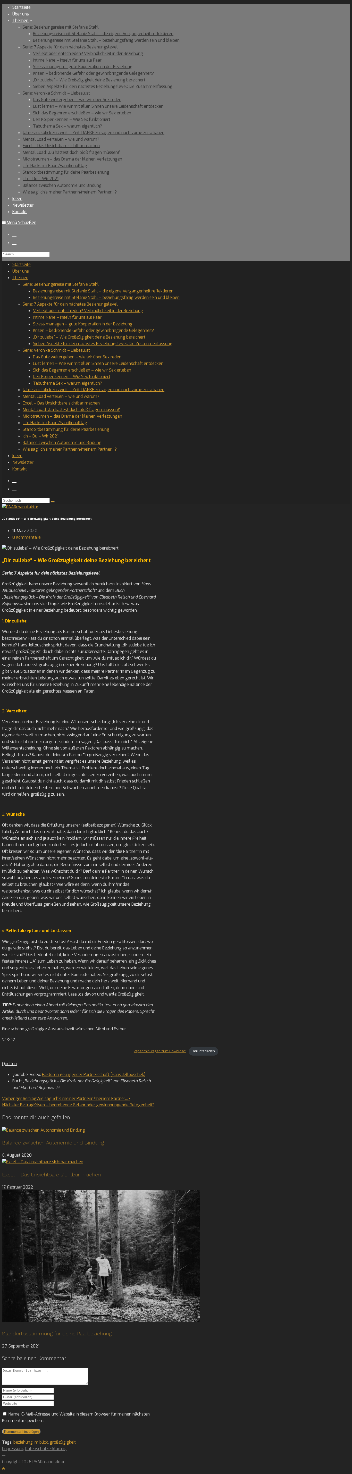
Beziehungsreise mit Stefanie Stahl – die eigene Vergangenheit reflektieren (103, 291)
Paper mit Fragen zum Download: (160, 1051)
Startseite (21, 264)
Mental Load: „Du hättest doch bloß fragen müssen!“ (71, 409)
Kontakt (19, 469)
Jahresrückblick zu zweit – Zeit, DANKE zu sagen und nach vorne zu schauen (93, 389)
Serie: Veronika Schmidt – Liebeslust (56, 350)
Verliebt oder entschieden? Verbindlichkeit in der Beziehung (88, 310)
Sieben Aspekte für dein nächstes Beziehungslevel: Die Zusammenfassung (102, 343)
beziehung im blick (30, 1442)
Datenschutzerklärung (46, 1448)
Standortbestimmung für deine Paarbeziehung (66, 429)
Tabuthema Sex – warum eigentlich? (67, 383)
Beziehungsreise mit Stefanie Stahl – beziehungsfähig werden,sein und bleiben (106, 297)
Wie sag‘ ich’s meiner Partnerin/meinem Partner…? (70, 449)
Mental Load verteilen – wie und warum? (61, 396)
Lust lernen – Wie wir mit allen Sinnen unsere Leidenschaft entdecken (98, 363)
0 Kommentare (26, 537)
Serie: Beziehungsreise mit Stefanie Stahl (61, 284)
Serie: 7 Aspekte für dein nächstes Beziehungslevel (70, 304)
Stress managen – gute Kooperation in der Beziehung (82, 324)
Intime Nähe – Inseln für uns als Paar (67, 317)
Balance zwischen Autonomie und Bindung (62, 442)
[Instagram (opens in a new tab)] (14, 242)
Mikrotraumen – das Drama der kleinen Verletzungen (72, 416)
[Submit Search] (53, 501)
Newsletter (22, 462)
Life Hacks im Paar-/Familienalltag (55, 422)
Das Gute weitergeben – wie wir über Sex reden (77, 357)
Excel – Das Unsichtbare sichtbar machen (61, 403)
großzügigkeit (63, 1442)
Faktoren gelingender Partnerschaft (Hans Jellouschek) (93, 1074)
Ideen (17, 455)
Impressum (12, 1448)
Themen (20, 277)
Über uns (20, 271)
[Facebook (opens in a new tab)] (14, 234)
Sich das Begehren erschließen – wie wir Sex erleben (82, 370)
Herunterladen (203, 1051)
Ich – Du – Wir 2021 (40, 436)
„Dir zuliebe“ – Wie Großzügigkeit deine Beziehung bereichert (89, 337)
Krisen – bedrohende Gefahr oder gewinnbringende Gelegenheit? (93, 330)
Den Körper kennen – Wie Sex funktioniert (71, 376)
